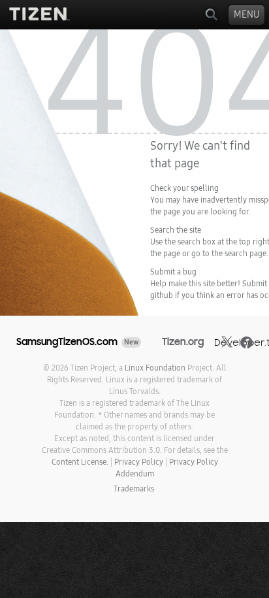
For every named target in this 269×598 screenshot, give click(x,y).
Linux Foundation (155, 368)
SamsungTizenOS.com (67, 342)
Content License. (80, 462)
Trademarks (134, 488)
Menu (246, 14)
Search (211, 15)
